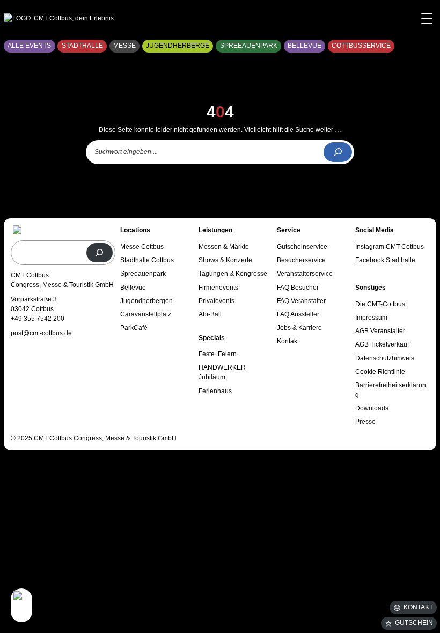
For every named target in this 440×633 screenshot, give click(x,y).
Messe (124, 45)
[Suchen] (99, 252)
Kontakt (418, 607)
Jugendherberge (177, 45)
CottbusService (361, 45)
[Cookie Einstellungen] (21, 605)
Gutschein (414, 623)
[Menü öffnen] (426, 18)
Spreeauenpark (248, 45)
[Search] (338, 152)
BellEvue (304, 45)
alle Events (29, 45)
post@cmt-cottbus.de (41, 333)
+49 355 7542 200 (37, 318)
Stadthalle (82, 45)
